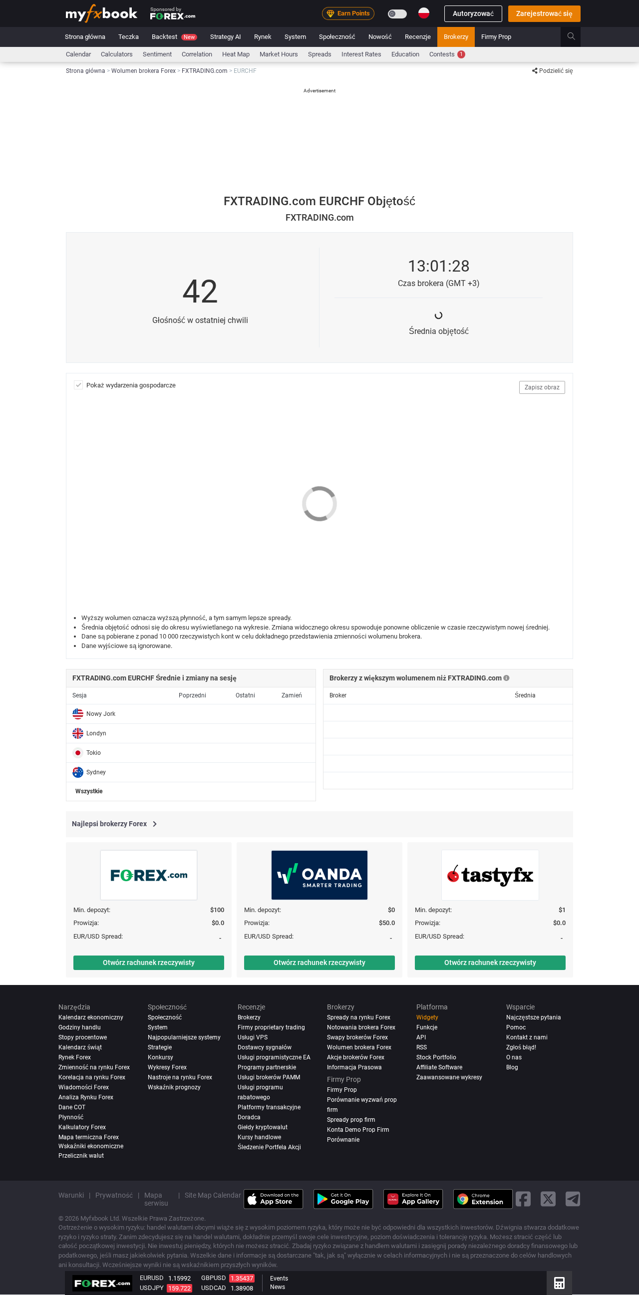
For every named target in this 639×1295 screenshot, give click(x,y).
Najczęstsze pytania (533, 1017)
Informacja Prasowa (354, 1067)
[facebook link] (523, 1199)
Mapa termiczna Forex (88, 1137)
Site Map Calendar (213, 1195)
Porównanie (343, 1139)
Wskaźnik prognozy (174, 1087)
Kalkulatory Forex (82, 1127)
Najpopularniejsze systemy (184, 1037)
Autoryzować (473, 13)
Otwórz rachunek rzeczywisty (149, 963)
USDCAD (213, 1288)
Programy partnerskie (267, 1067)
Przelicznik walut (81, 1155)
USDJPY (152, 1288)
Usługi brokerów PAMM (269, 1077)
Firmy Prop (496, 36)
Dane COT (71, 1107)
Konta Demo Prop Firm (358, 1129)
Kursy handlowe (259, 1137)
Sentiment (157, 54)
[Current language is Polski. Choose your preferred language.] (423, 13)
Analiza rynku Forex (85, 1097)
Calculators (117, 54)
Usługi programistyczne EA (274, 1057)
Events (279, 1278)
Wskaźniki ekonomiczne (90, 1146)
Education (405, 54)
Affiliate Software (439, 1067)
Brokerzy (456, 36)
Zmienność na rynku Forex (94, 1067)
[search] (577, 37)
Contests (446, 54)
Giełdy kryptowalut (263, 1127)
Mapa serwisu (156, 1199)
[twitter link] (548, 1199)
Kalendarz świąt (80, 1047)
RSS (421, 1047)
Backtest (173, 36)
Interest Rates (361, 54)
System (295, 36)
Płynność (70, 1117)
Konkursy (160, 1057)
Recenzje (418, 36)
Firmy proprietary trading (271, 1027)
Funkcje (426, 1027)
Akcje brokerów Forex (355, 1057)
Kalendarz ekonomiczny (90, 1017)
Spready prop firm (351, 1119)
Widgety (427, 1017)
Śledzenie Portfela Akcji (269, 1147)
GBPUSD (213, 1278)
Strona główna (85, 36)
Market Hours (279, 54)
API (421, 1037)
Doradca (249, 1117)
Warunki (71, 1195)
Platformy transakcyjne (269, 1107)
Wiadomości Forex (83, 1087)
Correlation (197, 54)
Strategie (160, 1047)
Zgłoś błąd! (521, 1047)
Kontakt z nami (527, 1037)
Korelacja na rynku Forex (91, 1077)
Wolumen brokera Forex (359, 1047)
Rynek (263, 36)
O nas (514, 1057)
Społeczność (337, 36)
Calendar (78, 54)
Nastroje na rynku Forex (180, 1077)
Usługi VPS (253, 1037)
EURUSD (152, 1278)
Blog (512, 1067)
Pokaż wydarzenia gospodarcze (131, 385)
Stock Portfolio (436, 1057)
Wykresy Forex (167, 1067)
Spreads (319, 54)
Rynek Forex (74, 1057)
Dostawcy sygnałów (265, 1047)
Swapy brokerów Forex (357, 1037)
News (277, 1287)
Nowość (380, 36)
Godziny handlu (79, 1027)
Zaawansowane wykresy (449, 1077)
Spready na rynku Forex (358, 1017)
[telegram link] (573, 1199)
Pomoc (516, 1027)
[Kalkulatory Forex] (559, 1283)
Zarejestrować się (544, 13)
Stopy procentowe (82, 1037)
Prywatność (114, 1195)
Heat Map (236, 54)
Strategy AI (225, 36)
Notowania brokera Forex (361, 1027)
